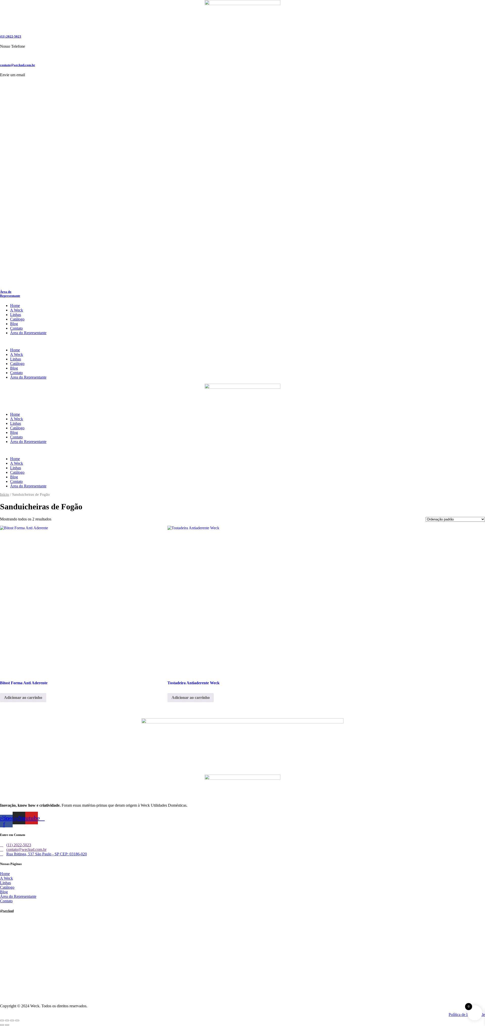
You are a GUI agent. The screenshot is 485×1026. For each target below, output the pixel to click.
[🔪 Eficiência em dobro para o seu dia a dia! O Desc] (242, 975)
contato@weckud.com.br (17, 65)
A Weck (16, 310)
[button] (242, 341)
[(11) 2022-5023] (1, 26)
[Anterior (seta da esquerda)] (2, 1025)
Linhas (15, 314)
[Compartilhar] (12, 1020)
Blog (14, 324)
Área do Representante (10, 294)
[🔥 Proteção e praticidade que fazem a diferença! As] (405, 938)
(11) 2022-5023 (10, 36)
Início (4, 494)
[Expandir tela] (7, 1020)
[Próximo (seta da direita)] (7, 1025)
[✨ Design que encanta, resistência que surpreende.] (242, 942)
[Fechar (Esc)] (17, 1020)
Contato (16, 328)
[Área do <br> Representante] (101, 282)
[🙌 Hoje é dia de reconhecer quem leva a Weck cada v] (405, 979)
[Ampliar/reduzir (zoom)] (2, 1020)
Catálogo (17, 319)
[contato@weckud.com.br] (1, 55)
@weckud (7, 911)
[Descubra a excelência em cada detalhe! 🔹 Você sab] (80, 980)
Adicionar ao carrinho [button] (23, 697)
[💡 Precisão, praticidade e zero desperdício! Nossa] (80, 931)
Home (15, 305)
